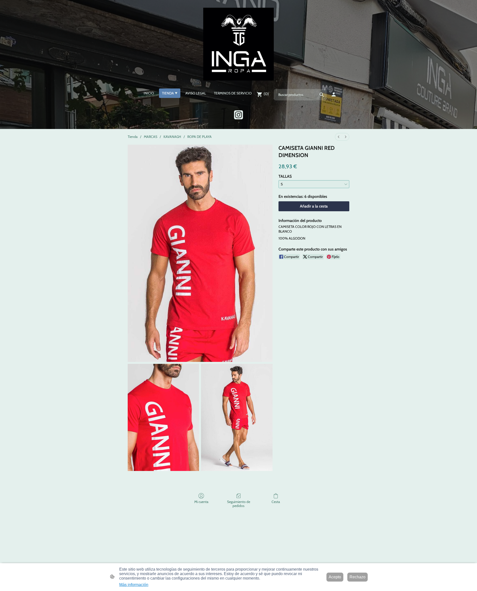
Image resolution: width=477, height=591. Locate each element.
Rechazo (357, 577)
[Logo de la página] (238, 44)
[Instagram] (238, 114)
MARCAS (150, 136)
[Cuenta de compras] (334, 94)
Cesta (276, 502)
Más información (133, 585)
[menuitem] (338, 136)
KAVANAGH (172, 136)
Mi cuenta (201, 502)
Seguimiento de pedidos (238, 504)
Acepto (335, 577)
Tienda (133, 136)
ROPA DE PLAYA (199, 136)
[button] (322, 95)
